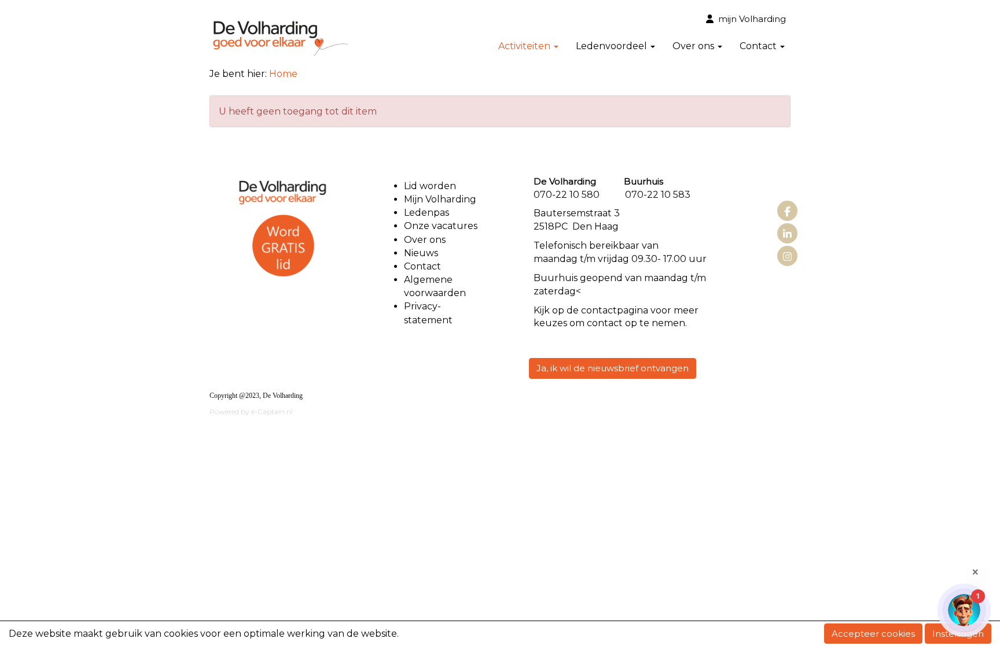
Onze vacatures (442, 225)
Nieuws (421, 253)
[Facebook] (787, 211)
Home (283, 73)
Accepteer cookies (873, 633)
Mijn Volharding (440, 199)
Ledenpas (426, 212)
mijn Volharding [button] (750, 18)
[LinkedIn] (787, 234)
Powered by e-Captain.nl (251, 411)
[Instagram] (787, 257)
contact (599, 310)
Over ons (425, 239)
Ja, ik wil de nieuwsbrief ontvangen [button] (612, 368)
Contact (422, 266)
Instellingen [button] (958, 633)
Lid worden (430, 185)
